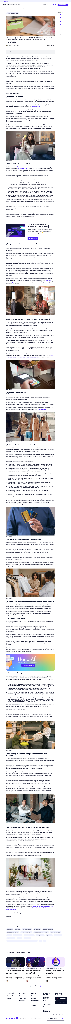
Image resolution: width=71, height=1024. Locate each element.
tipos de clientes (22, 167)
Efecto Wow (42, 687)
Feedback (17, 929)
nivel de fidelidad (23, 168)
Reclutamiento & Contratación (41, 932)
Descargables (16, 4)
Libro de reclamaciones (47, 1011)
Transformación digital (18, 9)
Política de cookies (46, 1001)
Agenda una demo (28, 665)
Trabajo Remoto (40, 935)
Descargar (34, 238)
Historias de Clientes (29, 935)
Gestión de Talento (27, 929)
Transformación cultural (12, 932)
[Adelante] (40, 986)
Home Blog (8, 9)
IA (44, 940)
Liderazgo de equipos (48, 929)
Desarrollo (22, 996)
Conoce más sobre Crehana (60, 1)
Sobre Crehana (11, 996)
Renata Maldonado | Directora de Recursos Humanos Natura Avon (22, 940)
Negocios (19, 938)
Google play (62, 998)
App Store (62, 1002)
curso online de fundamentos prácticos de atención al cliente (29, 356)
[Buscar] (40, 5)
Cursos (44, 4)
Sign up (9, 998)
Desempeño (10, 929)
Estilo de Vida (27, 938)
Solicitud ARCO (47, 1004)
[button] (30, 52)
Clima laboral (37, 929)
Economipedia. (43, 409)
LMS (40, 940)
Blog (32, 996)
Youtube (33, 1005)
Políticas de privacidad (46, 998)
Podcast (9, 935)
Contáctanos (63, 4)
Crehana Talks (58, 935)
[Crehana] (8, 4)
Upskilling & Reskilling (56, 932)
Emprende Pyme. (36, 106)
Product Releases (18, 935)
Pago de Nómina (11, 938)
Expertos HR (49, 935)
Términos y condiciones (46, 1007)
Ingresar (54, 4)
